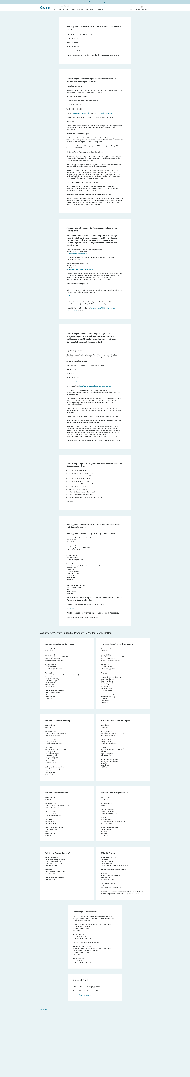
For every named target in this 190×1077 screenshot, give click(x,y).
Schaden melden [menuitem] (77, 9)
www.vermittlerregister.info (82, 113)
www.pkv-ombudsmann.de (78, 253)
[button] (142, 8)
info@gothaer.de (77, 560)
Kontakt (71, 609)
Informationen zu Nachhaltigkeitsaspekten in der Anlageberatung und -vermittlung (94, 416)
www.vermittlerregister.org (104, 113)
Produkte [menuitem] (66, 9)
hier (91, 160)
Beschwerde (73, 296)
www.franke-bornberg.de (83, 995)
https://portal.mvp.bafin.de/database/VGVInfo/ (95, 386)
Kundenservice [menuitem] (91, 9)
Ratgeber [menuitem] (101, 9)
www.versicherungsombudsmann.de (81, 269)
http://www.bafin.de (79, 382)
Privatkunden (56, 6)
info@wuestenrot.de (52, 865)
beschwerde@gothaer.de (74, 404)
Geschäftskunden (65, 6)
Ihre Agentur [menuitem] (57, 9)
